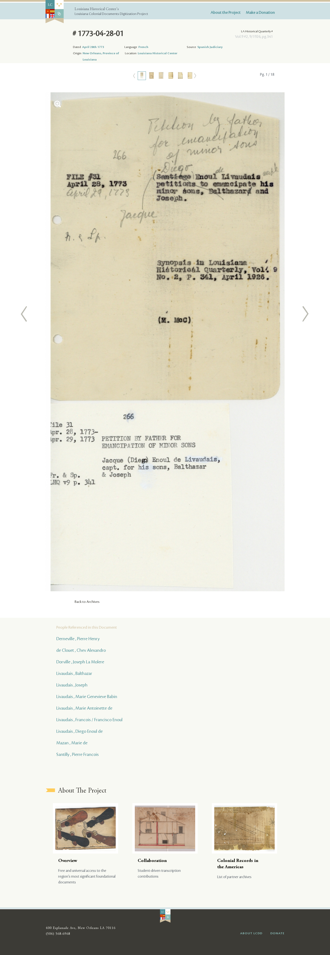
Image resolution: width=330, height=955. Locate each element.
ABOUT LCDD (251, 933)
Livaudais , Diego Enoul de (79, 731)
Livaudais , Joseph (71, 685)
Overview (67, 860)
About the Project (226, 12)
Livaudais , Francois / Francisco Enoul (89, 719)
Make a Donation (260, 12)
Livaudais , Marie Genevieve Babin (86, 696)
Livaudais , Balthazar (74, 673)
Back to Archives (87, 602)
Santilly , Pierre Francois (77, 754)
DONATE (277, 933)
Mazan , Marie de (71, 742)
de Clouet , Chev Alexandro (81, 650)
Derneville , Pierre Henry (78, 638)
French (143, 47)
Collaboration (152, 860)
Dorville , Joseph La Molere (80, 661)
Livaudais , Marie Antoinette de (84, 708)
